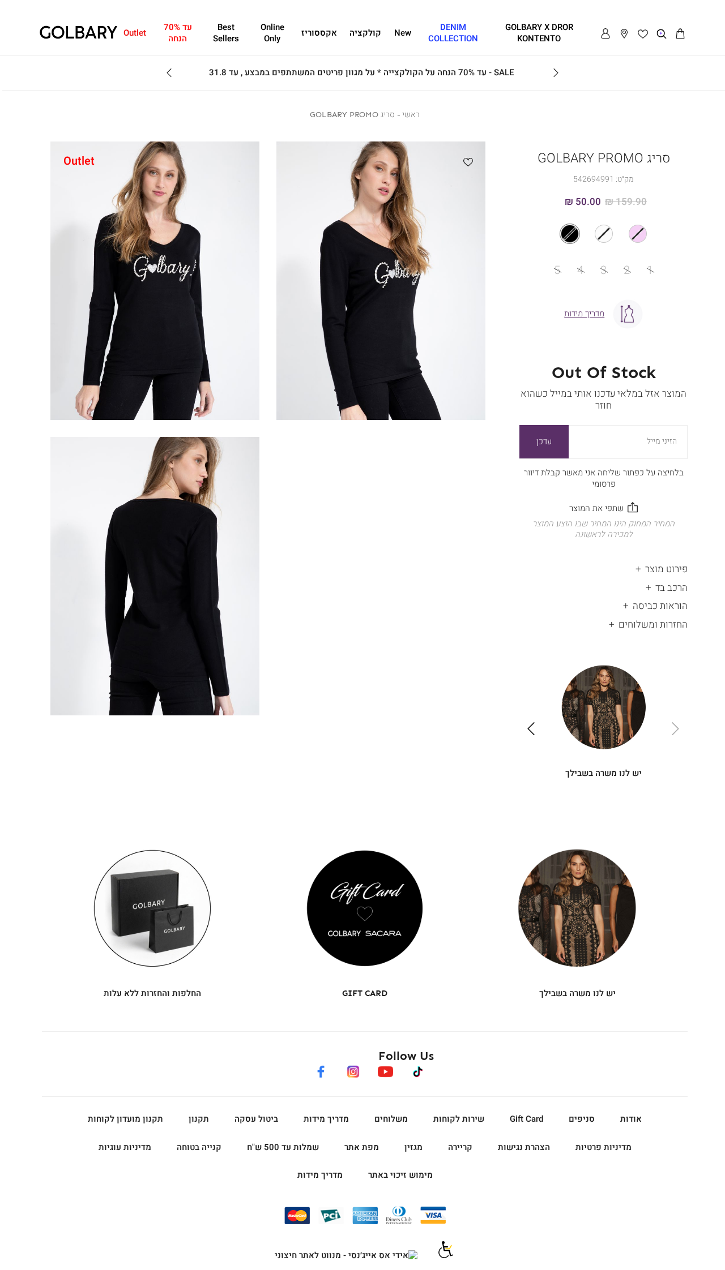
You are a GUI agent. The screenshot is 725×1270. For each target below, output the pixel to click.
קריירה (460, 1147)
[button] (680, 34)
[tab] (603, 566)
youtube (385, 1069)
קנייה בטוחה (199, 1147)
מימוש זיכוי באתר (400, 1175)
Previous (556, 73)
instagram (353, 1069)
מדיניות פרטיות (603, 1147)
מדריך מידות (326, 1119)
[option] (637, 233)
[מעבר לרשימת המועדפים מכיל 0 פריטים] (643, 34)
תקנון (199, 1119)
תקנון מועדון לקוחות (125, 1119)
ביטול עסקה (256, 1119)
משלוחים (391, 1119)
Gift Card (526, 1119)
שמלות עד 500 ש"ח (283, 1147)
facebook (320, 1069)
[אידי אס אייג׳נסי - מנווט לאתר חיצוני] (346, 1256)
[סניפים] (624, 34)
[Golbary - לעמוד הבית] (78, 37)
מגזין (413, 1147)
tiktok (418, 1069)
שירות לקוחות (458, 1119)
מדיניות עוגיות (125, 1147)
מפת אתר (361, 1147)
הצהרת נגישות (524, 1147)
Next (169, 73)
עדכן (544, 441)
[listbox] (603, 234)
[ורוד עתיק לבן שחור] (603, 234)
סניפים (582, 1119)
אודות (631, 1119)
